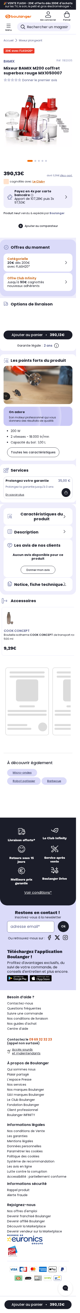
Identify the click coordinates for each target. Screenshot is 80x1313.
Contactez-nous (20, 1003)
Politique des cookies (23, 1156)
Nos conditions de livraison (27, 1018)
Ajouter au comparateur (41, 226)
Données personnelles (24, 1146)
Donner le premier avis (39, 80)
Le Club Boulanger (21, 1100)
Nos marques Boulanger (25, 1089)
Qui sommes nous (21, 1069)
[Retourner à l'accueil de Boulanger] (18, 16)
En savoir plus (15, 495)
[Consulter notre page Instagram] (65, 939)
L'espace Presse (19, 1079)
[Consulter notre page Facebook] (49, 939)
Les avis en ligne (19, 1166)
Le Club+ (38, 181)
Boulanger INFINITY (21, 1115)
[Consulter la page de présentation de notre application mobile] (17, 978)
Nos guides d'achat (22, 1023)
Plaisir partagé (18, 1074)
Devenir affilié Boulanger (26, 1221)
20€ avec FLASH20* (19, 51)
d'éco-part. (66, 175)
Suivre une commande (25, 1013)
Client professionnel (22, 1110)
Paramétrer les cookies (25, 1151)
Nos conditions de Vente (26, 1131)
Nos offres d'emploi (22, 1211)
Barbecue (54, 781)
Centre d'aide (17, 1028)
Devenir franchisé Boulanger (29, 1216)
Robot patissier (24, 781)
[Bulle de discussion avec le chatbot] (65, 1288)
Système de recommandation (30, 1161)
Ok (63, 926)
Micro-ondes (22, 773)
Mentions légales (20, 1141)
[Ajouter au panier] (66, 492)
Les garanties (17, 1136)
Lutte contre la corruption (27, 1171)
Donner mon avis (38, 570)
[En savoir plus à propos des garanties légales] (56, 345)
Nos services (16, 1084)
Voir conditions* (38, 892)
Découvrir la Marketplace (26, 1226)
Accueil (9, 40)
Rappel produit (18, 1190)
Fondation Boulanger (23, 1105)
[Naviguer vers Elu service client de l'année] (38, 1251)
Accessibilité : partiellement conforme (36, 1176)
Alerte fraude (17, 1195)
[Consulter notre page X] (57, 939)
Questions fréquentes (24, 1008)
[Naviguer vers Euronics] (38, 1239)
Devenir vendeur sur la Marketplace (34, 1231)
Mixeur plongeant (30, 40)
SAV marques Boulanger (25, 1094)
